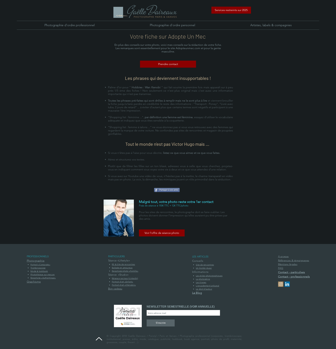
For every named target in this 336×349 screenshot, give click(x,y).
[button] (231, 10)
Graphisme (34, 281)
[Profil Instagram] (280, 284)
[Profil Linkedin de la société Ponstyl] (287, 284)
